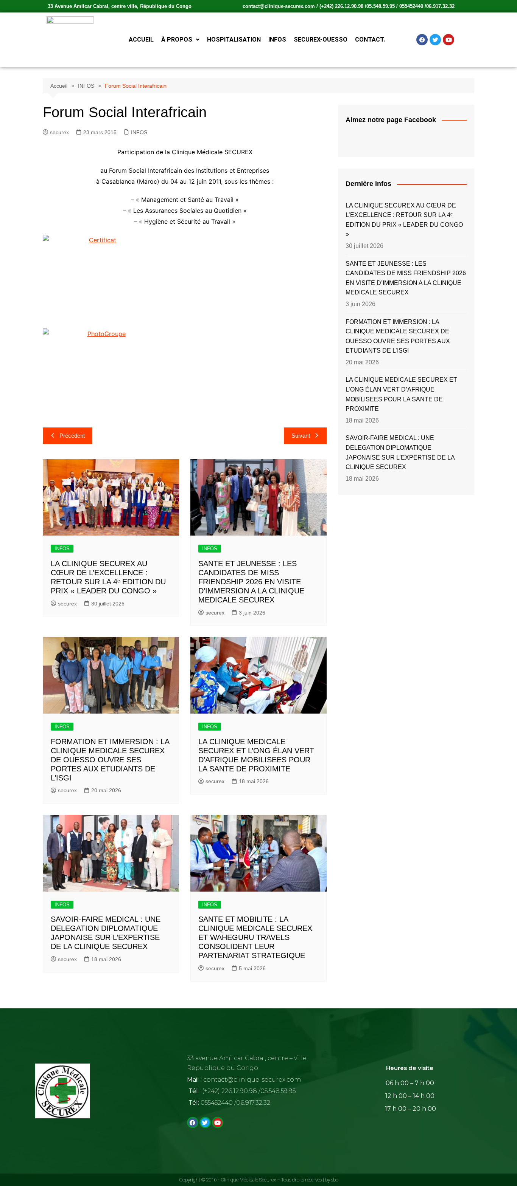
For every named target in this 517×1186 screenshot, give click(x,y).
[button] (180, 39)
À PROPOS (176, 39)
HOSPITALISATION (234, 39)
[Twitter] (435, 39)
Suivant (300, 435)
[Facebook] (422, 39)
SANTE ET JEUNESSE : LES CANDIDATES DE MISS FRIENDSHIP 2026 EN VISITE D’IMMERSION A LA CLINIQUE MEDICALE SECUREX (251, 581)
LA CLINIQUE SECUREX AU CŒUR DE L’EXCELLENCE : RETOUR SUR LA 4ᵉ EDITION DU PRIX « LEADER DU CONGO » (404, 220)
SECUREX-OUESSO (320, 39)
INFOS (277, 39)
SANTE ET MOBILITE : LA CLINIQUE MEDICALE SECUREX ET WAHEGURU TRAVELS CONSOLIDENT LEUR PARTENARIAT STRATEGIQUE (255, 937)
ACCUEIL (141, 39)
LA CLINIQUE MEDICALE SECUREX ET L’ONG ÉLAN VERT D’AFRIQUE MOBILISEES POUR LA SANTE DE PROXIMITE (401, 394)
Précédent (72, 435)
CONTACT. (370, 39)
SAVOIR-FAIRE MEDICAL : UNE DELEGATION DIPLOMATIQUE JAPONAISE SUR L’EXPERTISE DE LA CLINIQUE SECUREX (400, 452)
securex (59, 132)
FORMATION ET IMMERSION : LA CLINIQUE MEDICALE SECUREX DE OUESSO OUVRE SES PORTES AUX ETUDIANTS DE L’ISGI (110, 759)
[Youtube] (448, 39)
